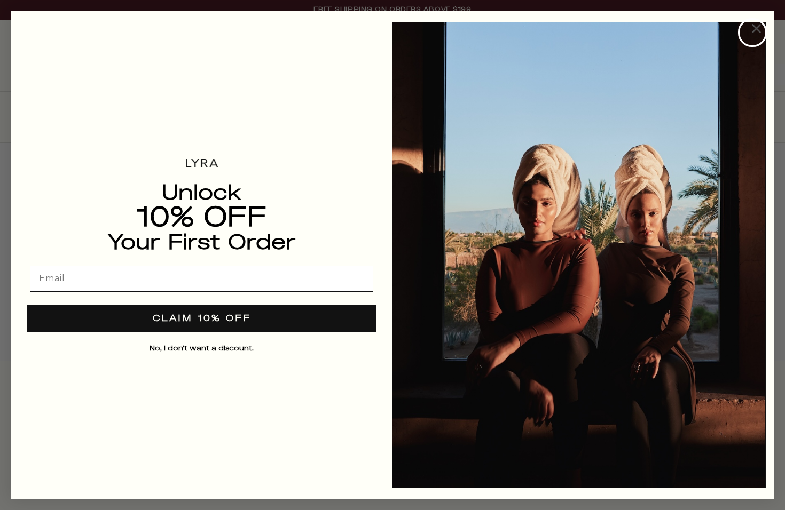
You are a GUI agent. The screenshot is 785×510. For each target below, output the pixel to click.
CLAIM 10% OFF (202, 318)
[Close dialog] (752, 32)
